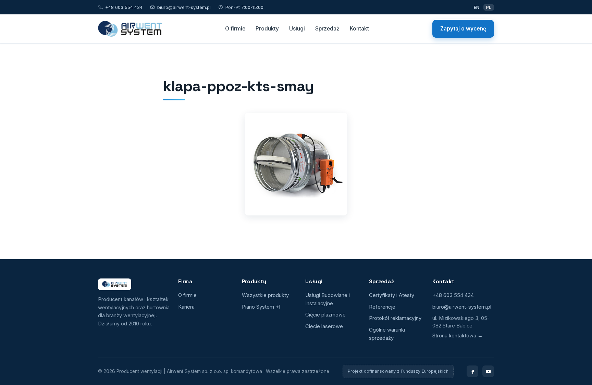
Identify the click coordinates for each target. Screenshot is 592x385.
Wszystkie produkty (265, 295)
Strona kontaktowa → (457, 336)
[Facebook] (472, 371)
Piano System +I (261, 307)
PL (488, 7)
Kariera (186, 307)
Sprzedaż (327, 28)
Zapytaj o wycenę (463, 28)
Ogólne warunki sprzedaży (387, 334)
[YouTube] (488, 371)
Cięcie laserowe (324, 326)
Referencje (382, 307)
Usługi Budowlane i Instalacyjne (327, 299)
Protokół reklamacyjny (395, 318)
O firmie (235, 28)
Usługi (297, 28)
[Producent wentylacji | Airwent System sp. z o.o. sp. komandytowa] (130, 29)
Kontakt (359, 28)
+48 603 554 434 (124, 7)
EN (476, 7)
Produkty (267, 28)
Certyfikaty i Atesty (391, 295)
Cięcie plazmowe (325, 315)
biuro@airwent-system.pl (184, 7)
